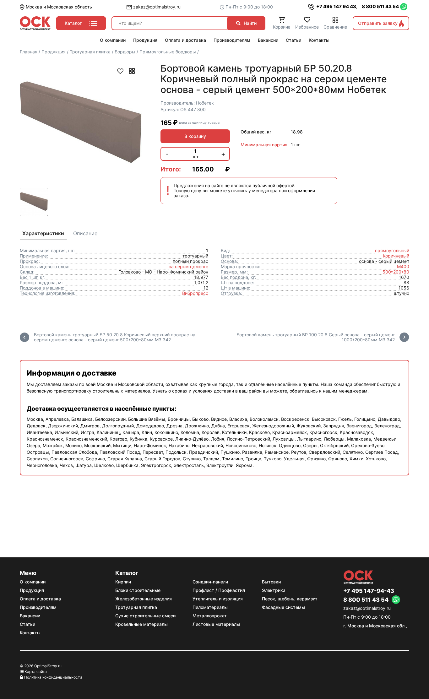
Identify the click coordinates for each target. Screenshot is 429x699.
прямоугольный (392, 250)
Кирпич (123, 581)
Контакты (30, 632)
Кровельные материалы (141, 624)
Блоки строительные (137, 590)
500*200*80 (396, 271)
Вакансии (30, 615)
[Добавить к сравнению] (132, 71)
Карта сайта (35, 671)
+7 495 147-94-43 (368, 590)
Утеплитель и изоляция (218, 598)
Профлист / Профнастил (219, 590)
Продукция (32, 590)
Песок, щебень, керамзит (290, 598)
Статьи (27, 624)
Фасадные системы (283, 607)
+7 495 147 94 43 (335, 6)
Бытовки (271, 581)
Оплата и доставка (40, 598)
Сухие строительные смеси (145, 615)
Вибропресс (195, 293)
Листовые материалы (216, 624)
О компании (33, 581)
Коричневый (396, 255)
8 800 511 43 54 (380, 6)
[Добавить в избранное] (120, 71)
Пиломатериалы (210, 607)
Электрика (273, 590)
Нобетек (205, 103)
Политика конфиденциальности (53, 677)
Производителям (38, 607)
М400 (403, 266)
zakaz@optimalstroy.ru (156, 6)
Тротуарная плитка (136, 607)
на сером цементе (188, 266)
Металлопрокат (210, 615)
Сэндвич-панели (210, 581)
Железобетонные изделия (143, 598)
